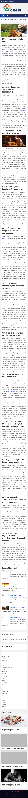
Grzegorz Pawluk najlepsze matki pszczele (13, 639)
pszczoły (11, 53)
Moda (3, 669)
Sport (3, 689)
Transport (4, 693)
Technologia (5, 691)
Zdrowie (4, 707)
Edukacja (4, 660)
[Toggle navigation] (7, 15)
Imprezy (4, 665)
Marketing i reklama (7, 667)
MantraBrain (14, 796)
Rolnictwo (4, 685)
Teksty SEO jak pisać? (9, 634)
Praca (3, 678)
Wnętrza (4, 704)
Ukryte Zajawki (5, 698)
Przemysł (4, 682)
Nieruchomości (6, 673)
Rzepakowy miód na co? (16, 617)
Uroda (3, 700)
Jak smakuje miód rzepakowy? (18, 607)
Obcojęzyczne (5, 676)
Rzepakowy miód (14, 571)
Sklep (3, 687)
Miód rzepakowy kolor (15, 595)
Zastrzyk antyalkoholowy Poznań (12, 766)
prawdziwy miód (14, 391)
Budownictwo (5, 656)
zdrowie (4, 238)
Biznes (4, 654)
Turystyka (4, 696)
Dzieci (3, 658)
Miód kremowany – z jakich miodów (13, 748)
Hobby (3, 662)
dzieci (8, 340)
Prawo (3, 680)
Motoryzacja (5, 671)
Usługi (3, 702)
